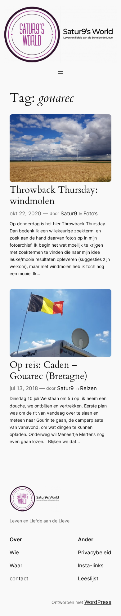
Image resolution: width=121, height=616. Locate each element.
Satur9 (68, 213)
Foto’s (90, 213)
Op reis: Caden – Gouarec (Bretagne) (48, 370)
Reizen (88, 388)
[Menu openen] (60, 72)
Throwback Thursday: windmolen (54, 195)
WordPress (97, 602)
